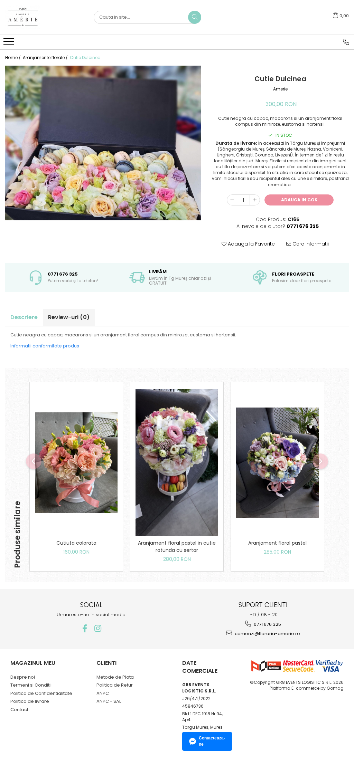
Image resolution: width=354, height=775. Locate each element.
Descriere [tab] (24, 317)
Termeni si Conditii (31, 685)
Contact (19, 709)
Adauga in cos (299, 200)
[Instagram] (98, 628)
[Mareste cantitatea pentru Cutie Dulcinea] (255, 199)
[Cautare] (194, 17)
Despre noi (22, 677)
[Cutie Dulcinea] (103, 143)
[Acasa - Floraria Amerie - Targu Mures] (39, 17)
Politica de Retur (114, 685)
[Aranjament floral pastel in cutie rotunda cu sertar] (177, 462)
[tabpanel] (103, 143)
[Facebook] (84, 628)
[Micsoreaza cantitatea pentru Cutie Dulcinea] (232, 199)
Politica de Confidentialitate (41, 693)
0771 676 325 (267, 624)
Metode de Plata (115, 677)
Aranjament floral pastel (277, 542)
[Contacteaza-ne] (346, 42)
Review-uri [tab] (69, 317)
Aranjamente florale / (46, 57)
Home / (13, 57)
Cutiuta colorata (76, 542)
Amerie (280, 89)
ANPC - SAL (108, 701)
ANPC (102, 693)
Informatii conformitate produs (44, 346)
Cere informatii (310, 243)
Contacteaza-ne (212, 741)
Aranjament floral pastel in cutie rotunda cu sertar (177, 546)
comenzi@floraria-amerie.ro (267, 633)
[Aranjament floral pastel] (277, 463)
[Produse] (9, 43)
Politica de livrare (29, 701)
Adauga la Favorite (250, 243)
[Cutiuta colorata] (76, 462)
